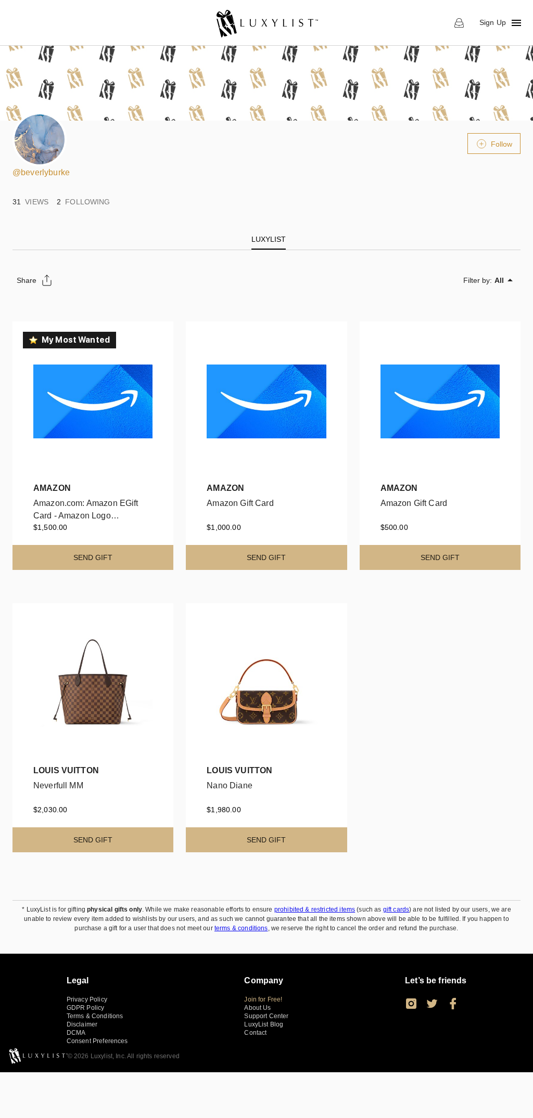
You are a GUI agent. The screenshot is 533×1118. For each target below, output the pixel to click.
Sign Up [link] (492, 22)
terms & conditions (241, 928)
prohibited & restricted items (314, 909)
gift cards (396, 909)
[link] (267, 22)
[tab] (268, 239)
